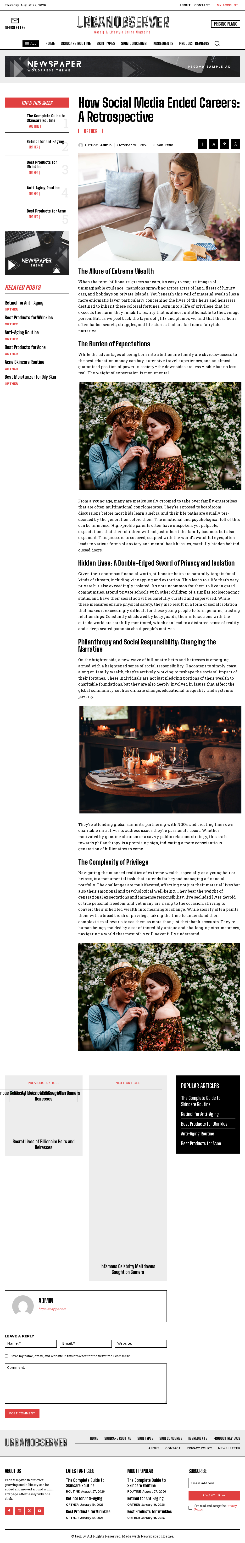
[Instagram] (19, 1511)
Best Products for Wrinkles (42, 164)
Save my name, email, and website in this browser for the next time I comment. (70, 1356)
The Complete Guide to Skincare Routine (46, 118)
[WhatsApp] (235, 144)
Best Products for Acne (46, 210)
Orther (33, 147)
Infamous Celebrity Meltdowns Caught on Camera (127, 1269)
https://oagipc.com (52, 1309)
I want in (211, 1495)
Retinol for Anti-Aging (45, 141)
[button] (217, 43)
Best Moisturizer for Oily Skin (30, 377)
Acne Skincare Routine (24, 362)
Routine (33, 126)
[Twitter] (213, 144)
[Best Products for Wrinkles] (14, 167)
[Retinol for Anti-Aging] (14, 144)
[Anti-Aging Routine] (14, 190)
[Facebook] (202, 144)
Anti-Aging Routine (43, 187)
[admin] (81, 145)
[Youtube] (39, 1511)
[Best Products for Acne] (14, 213)
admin (105, 145)
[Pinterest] (224, 144)
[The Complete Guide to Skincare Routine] (14, 121)
